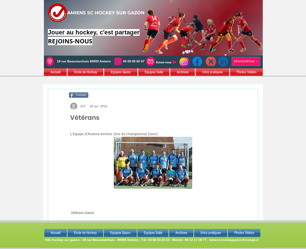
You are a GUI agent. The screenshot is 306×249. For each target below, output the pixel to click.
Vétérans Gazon (82, 212)
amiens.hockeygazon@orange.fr (234, 240)
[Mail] (150, 61)
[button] (55, 72)
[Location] (50, 61)
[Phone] (118, 61)
